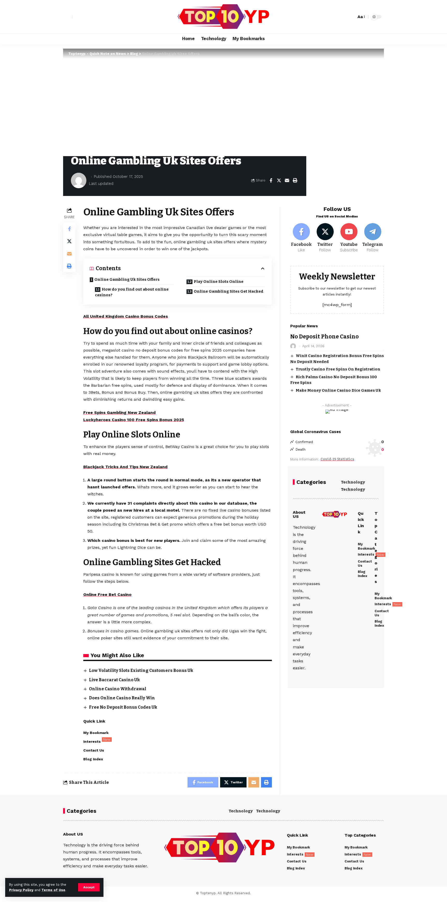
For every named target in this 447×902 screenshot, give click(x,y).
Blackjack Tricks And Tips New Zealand (125, 466)
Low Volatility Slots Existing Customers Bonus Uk (141, 670)
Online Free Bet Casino (107, 594)
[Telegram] (372, 238)
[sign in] (67, 16)
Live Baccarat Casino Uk (114, 679)
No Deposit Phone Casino (324, 336)
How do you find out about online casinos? (132, 292)
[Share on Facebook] (270, 180)
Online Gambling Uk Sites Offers (127, 279)
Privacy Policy (21, 890)
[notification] (343, 16)
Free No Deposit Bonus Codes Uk (123, 707)
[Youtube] (349, 238)
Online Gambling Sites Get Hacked (228, 291)
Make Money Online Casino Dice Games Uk (338, 390)
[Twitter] (325, 238)
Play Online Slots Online (218, 281)
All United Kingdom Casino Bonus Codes (125, 316)
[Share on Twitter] (278, 180)
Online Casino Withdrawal (117, 688)
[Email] (286, 180)
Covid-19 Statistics (337, 459)
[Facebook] (301, 238)
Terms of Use (53, 890)
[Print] (295, 180)
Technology (353, 482)
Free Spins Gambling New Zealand (119, 412)
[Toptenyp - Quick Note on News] (223, 17)
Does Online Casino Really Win (122, 697)
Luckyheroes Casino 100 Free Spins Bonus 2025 (133, 419)
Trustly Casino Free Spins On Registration (338, 369)
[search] (351, 16)
